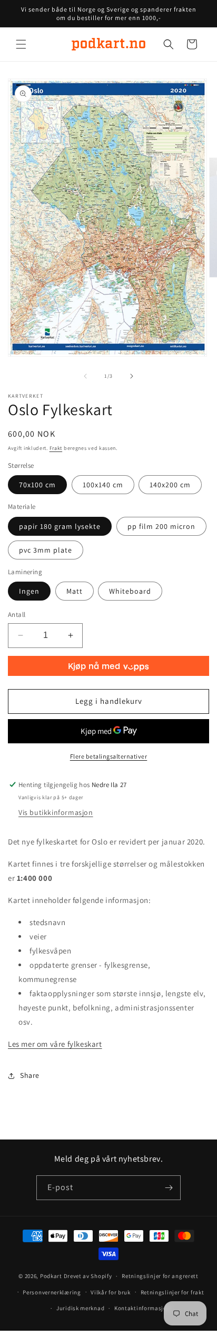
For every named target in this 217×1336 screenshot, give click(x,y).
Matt (74, 591)
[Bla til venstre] (85, 376)
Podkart (51, 1276)
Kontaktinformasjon (142, 1308)
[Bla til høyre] (131, 376)
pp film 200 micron (161, 526)
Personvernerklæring (52, 1292)
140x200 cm (170, 484)
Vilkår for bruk (111, 1292)
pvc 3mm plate (45, 550)
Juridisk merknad (80, 1308)
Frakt (56, 448)
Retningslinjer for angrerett (160, 1276)
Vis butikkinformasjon (55, 812)
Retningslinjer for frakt (172, 1292)
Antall (16, 614)
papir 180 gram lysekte (60, 526)
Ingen (29, 591)
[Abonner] (168, 1187)
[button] (21, 44)
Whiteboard (130, 591)
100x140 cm (103, 484)
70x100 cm (37, 484)
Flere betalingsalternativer (108, 756)
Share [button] (30, 1075)
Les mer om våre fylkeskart (55, 1044)
